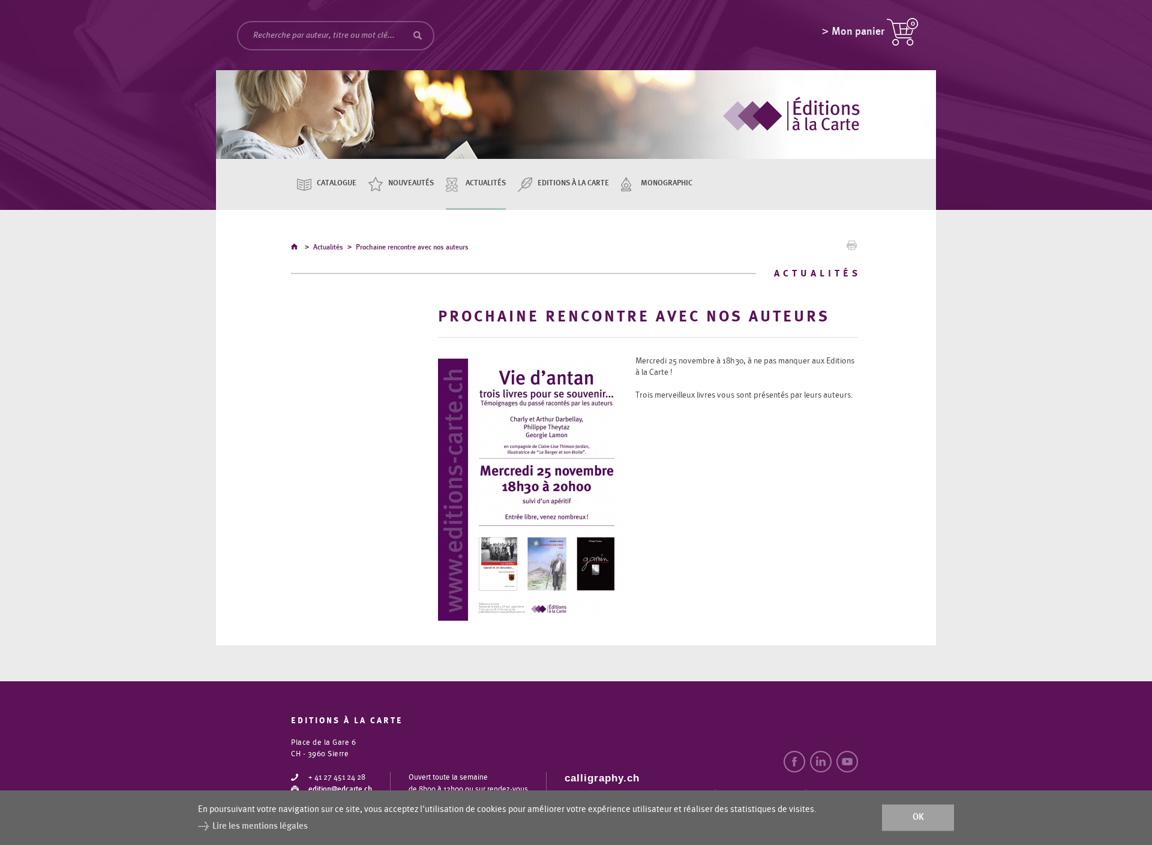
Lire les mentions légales (260, 826)
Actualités (486, 183)
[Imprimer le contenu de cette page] (852, 248)
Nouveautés (411, 183)
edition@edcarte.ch (340, 789)
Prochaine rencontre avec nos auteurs (412, 247)
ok (918, 817)
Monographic (666, 183)
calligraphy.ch (602, 778)
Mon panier (858, 31)
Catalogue (336, 183)
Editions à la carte (573, 183)
